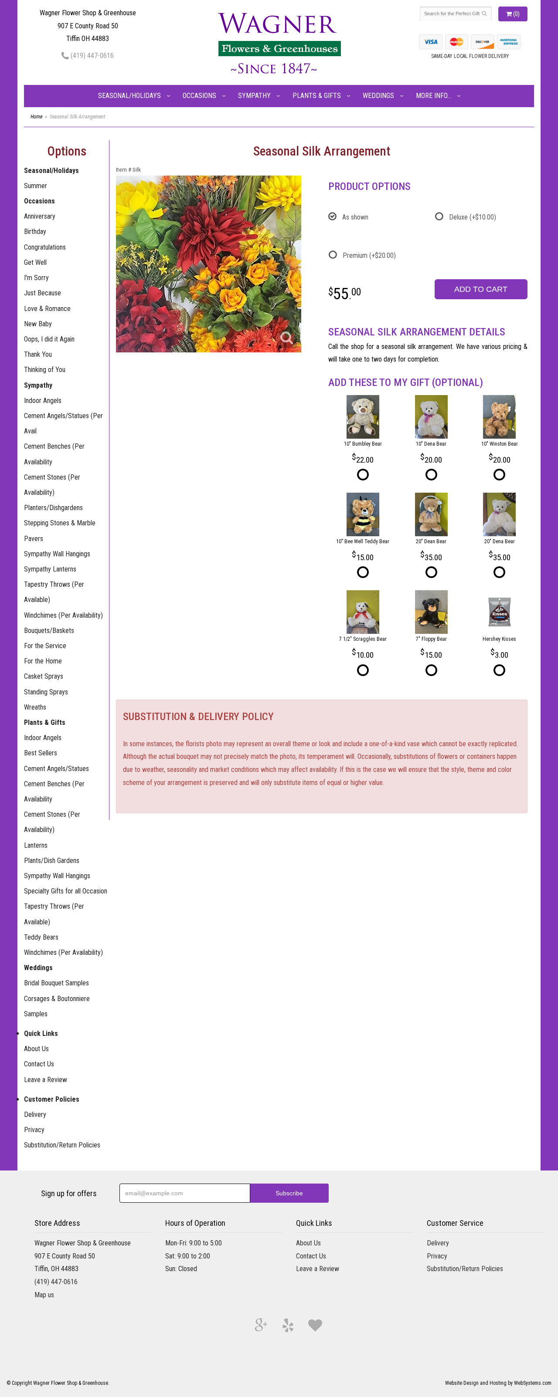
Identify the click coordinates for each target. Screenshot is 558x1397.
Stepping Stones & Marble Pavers (59, 530)
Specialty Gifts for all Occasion (65, 891)
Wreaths (35, 707)
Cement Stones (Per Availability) (52, 485)
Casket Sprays (43, 676)
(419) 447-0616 (91, 55)
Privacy (34, 1130)
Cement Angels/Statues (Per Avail (63, 423)
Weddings (378, 95)
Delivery (35, 1114)
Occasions (199, 95)
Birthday (35, 231)
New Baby (38, 324)
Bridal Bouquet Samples (56, 983)
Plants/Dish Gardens (51, 860)
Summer (35, 186)
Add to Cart (480, 289)
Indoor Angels (42, 400)
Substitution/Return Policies (62, 1145)
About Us (36, 1049)
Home (36, 117)
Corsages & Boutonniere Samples (57, 1006)
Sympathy (254, 95)
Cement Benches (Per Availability (54, 454)
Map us (44, 1295)
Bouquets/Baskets (49, 630)
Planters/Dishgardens (53, 508)
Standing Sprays (46, 692)
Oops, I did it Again (49, 339)
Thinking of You (44, 369)
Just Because (42, 293)
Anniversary (39, 216)
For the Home (43, 661)
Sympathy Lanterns (50, 569)
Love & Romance (47, 308)
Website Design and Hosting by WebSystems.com (498, 1383)
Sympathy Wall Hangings (57, 554)
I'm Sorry (36, 278)
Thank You (38, 354)
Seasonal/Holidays (129, 95)
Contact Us (39, 1064)
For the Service (45, 646)
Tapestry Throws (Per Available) (54, 592)
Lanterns (36, 845)
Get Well (35, 262)
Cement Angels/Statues (56, 768)
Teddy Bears (41, 937)
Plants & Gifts (317, 95)
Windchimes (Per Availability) (63, 615)
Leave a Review (45, 1080)
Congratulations (45, 247)
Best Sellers (40, 753)
